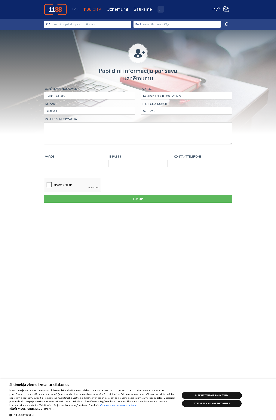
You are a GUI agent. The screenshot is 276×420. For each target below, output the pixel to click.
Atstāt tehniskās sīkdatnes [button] (212, 403)
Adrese (147, 88)
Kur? (138, 24)
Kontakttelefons (187, 156)
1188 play (92, 9)
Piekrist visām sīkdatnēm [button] (211, 395)
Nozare (51, 104)
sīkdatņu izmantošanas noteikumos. (119, 405)
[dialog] (138, 399)
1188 (55, 9)
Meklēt (226, 24)
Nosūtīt (138, 199)
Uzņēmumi (117, 9)
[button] (92, 408)
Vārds (49, 156)
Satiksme (143, 9)
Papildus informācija (61, 119)
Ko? (48, 24)
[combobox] (87, 24)
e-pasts (115, 156)
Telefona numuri (154, 104)
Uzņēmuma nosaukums (62, 88)
